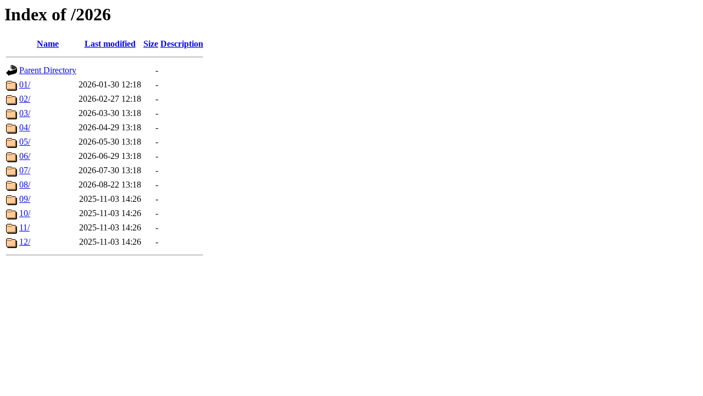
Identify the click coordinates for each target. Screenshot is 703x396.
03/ (24, 113)
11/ (24, 227)
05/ (24, 141)
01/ (24, 84)
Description (181, 43)
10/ (24, 213)
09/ (24, 199)
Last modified (110, 43)
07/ (24, 170)
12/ (24, 241)
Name (48, 43)
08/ (24, 184)
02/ (24, 98)
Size (150, 43)
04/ (24, 127)
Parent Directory (47, 70)
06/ (24, 156)
